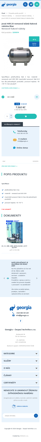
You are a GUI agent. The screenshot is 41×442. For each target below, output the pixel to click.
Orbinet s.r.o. (24, 436)
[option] (20, 55)
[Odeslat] (36, 416)
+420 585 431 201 (22, 133)
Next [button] (36, 278)
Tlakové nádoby (7, 16)
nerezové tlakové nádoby (23, 16)
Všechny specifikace (9, 166)
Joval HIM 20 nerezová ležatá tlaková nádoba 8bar (18, 18)
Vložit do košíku (26, 116)
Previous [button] (4, 278)
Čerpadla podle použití (16, 13)
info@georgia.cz (23, 141)
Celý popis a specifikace (10, 88)
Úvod (3, 13)
